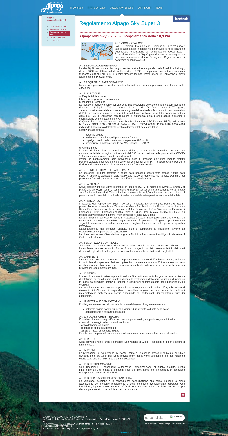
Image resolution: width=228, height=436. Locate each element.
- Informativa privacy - (126, 432)
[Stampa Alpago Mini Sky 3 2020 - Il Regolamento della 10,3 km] (183, 395)
